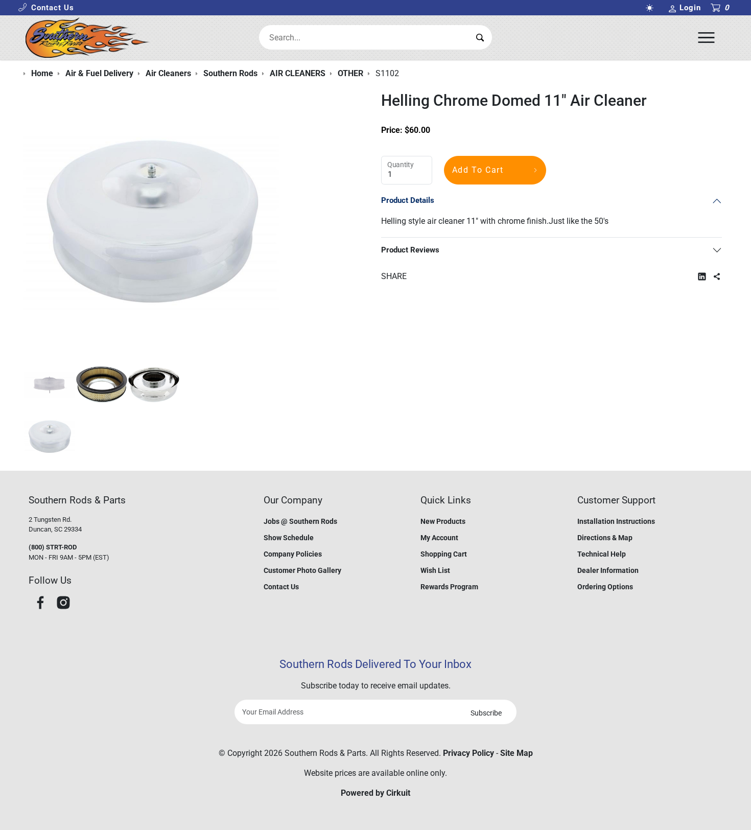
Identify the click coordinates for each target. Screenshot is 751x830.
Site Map (516, 753)
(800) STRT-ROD (53, 547)
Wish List (435, 570)
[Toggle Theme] (651, 8)
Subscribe (486, 713)
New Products (442, 521)
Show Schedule (289, 538)
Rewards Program (449, 587)
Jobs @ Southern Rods (300, 521)
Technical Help (601, 554)
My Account (439, 538)
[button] (46, 8)
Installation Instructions (616, 521)
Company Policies (293, 554)
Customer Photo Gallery (302, 570)
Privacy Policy (468, 753)
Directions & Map (604, 538)
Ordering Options (605, 587)
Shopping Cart (443, 554)
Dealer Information (608, 570)
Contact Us (281, 587)
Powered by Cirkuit (375, 793)
